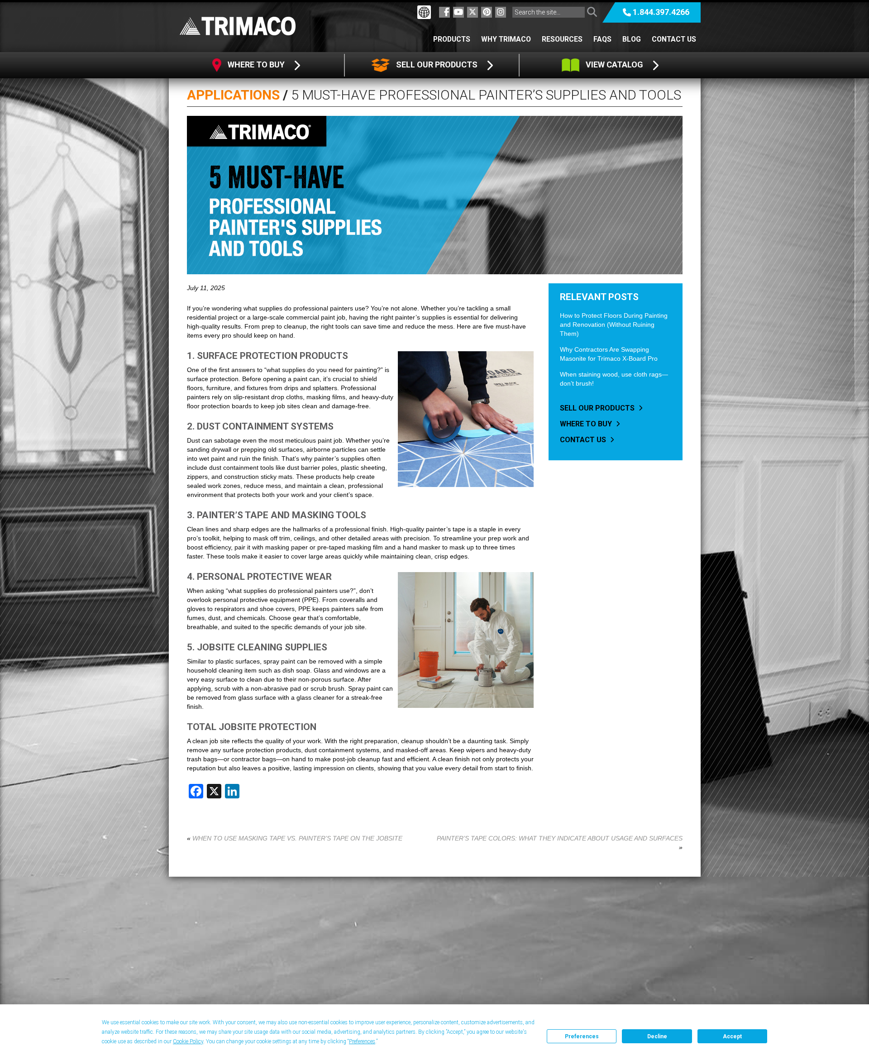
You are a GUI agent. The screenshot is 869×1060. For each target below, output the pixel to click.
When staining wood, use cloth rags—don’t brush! (614, 379)
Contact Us (674, 39)
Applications (233, 95)
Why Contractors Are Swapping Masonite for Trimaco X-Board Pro (609, 354)
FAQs (602, 39)
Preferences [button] (362, 1041)
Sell (435, 64)
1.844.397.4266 (661, 12)
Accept (732, 1036)
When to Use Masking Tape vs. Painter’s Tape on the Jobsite (297, 838)
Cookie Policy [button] (188, 1041)
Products (451, 39)
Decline (657, 1036)
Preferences (582, 1036)
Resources (562, 39)
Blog (631, 39)
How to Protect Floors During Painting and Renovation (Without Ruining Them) (614, 324)
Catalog (615, 64)
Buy (257, 64)
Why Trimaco (506, 39)
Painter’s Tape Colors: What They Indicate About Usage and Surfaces (560, 838)
